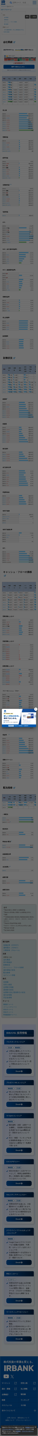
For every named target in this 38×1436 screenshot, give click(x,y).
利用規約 (27, 1427)
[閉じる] (35, 709)
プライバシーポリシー (8, 1429)
